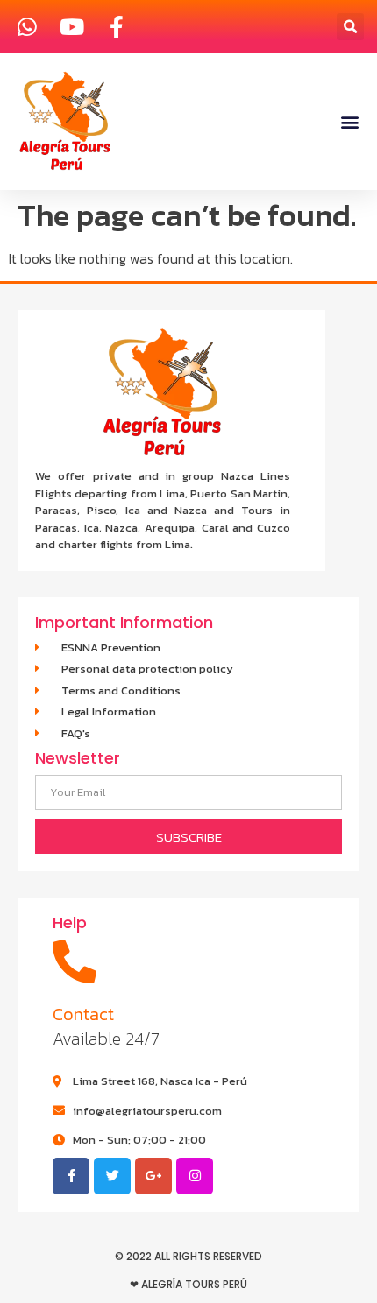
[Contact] (74, 961)
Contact (83, 1014)
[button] (350, 26)
